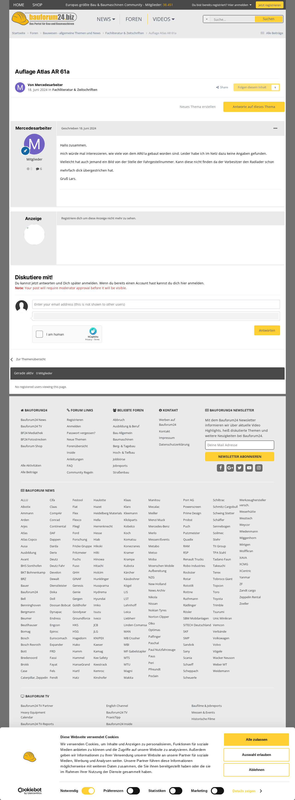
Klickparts (130, 520)
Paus (151, 656)
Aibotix (25, 507)
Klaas (127, 500)
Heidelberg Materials (108, 513)
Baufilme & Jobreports (207, 706)
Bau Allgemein (122, 433)
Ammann (27, 513)
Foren (134, 18)
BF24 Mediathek (32, 433)
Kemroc (99, 671)
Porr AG (188, 500)
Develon (55, 572)
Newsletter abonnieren (239, 456)
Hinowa (99, 559)
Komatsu (130, 539)
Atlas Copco (29, 539)
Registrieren (75, 420)
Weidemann (221, 671)
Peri (151, 663)
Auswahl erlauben (256, 755)
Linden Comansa (135, 625)
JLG (96, 631)
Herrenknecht (103, 526)
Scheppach (190, 671)
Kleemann (131, 513)
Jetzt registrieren (270, 5)
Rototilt (188, 585)
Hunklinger (101, 579)
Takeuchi (219, 566)
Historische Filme (203, 719)
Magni (128, 671)
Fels (52, 671)
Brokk (25, 664)
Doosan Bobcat (60, 605)
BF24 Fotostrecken (33, 439)
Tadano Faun (222, 559)
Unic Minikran (222, 618)
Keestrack (100, 664)
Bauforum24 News (33, 420)
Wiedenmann (248, 531)
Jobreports (120, 466)
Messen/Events (158, 539)
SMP (186, 638)
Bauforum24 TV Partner (37, 706)
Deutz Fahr (57, 566)
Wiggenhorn (247, 538)
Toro (216, 592)
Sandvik (188, 644)
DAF (52, 533)
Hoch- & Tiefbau (124, 452)
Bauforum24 (29, 592)
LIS (126, 592)
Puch (186, 526)
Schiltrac (218, 500)
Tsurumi (218, 612)
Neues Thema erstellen (198, 106)
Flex (75, 513)
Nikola (152, 597)
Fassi (53, 658)
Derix (53, 552)
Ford (76, 533)
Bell (23, 599)
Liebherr (129, 618)
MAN (127, 631)
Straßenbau (121, 472)
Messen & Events (203, 712)
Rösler (187, 612)
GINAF (77, 579)
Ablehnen (256, 770)
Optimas (154, 630)
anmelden (196, 283)
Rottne (188, 592)
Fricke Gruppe (82, 546)
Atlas (24, 533)
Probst (187, 520)
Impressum (167, 438)
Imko (97, 605)
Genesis (78, 585)
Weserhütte (247, 511)
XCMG (243, 564)
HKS (75, 625)
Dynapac (56, 612)
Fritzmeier (79, 552)
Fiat (75, 507)
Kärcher (129, 572)
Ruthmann (190, 599)
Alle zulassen (256, 739)
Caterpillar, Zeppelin (34, 677)
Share (223, 87)
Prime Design (192, 513)
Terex (217, 572)
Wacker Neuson (224, 658)
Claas (53, 507)
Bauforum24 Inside (119, 724)
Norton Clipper (158, 617)
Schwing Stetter (223, 513)
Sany (186, 651)
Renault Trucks (193, 559)
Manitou (154, 500)
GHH (76, 572)
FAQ (70, 466)
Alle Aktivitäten (31, 465)
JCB (96, 625)
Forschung (80, 539)
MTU (127, 664)
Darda (54, 546)
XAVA (243, 558)
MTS (127, 658)
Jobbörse (119, 459)
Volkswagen (221, 638)
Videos (162, 18)
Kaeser (98, 644)
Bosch (25, 638)
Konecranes (132, 546)
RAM (186, 546)
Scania (187, 658)
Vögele (217, 651)
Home (18, 4)
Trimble (218, 605)
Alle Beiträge (29, 472)
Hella (97, 520)
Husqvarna (101, 585)
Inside (71, 452)
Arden (25, 520)
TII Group (219, 546)
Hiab (97, 539)
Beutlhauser (29, 625)
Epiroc (54, 631)
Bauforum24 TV (31, 426)
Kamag (98, 651)
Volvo (217, 644)
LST (126, 599)
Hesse (98, 533)
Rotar (187, 579)
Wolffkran (246, 551)
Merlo (152, 533)
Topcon (218, 585)
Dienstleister (58, 585)
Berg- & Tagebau (124, 446)
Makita (128, 677)
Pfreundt (154, 669)
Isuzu (97, 612)
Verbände (219, 631)
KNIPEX (99, 638)
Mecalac (153, 507)
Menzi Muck (156, 520)
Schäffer (218, 520)
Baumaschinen (123, 439)
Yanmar (244, 577)
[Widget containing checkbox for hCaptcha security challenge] (67, 334)
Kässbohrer (131, 579)
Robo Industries (194, 566)
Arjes (24, 526)
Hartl (76, 671)
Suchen (268, 19)
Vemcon (218, 625)
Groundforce (81, 618)
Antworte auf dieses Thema (254, 106)
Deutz (54, 559)
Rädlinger (189, 605)
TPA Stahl (219, 552)
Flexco (77, 520)
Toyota (218, 599)
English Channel (117, 706)
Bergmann (28, 612)
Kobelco (129, 526)
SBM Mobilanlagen (196, 618)
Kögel (127, 585)
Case (24, 671)
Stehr (216, 539)
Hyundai (99, 599)
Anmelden (74, 426)
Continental (58, 526)
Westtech (245, 518)
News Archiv (156, 590)
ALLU (24, 500)
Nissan (153, 603)
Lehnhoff (130, 605)
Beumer (26, 618)
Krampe (129, 559)
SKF (185, 631)
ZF (241, 584)
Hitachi (98, 566)
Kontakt (164, 431)
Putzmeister (191, 533)
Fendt (54, 677)
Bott (24, 651)
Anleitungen (75, 459)
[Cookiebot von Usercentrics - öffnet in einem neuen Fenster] (30, 791)
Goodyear (79, 612)
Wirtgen (244, 544)
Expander (56, 644)
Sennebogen (221, 526)
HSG (76, 631)
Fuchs (77, 559)
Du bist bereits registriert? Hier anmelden (221, 5)
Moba (152, 559)
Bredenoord (29, 658)
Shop (37, 4)
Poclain (153, 676)
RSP (186, 552)
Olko (151, 623)
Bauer (25, 585)
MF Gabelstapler (135, 651)
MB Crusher (132, 638)
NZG (151, 577)
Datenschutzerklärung (174, 444)
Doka (53, 592)
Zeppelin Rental (250, 597)
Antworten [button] (267, 330)
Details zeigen (244, 791)
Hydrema (100, 592)
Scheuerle (190, 677)
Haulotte (100, 500)
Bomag (25, 631)
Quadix (188, 539)
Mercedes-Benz (158, 526)
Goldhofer (79, 605)
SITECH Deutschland (197, 625)
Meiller (153, 513)
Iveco (97, 618)
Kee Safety (101, 658)
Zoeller (244, 603)
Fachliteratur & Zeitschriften (74, 89)
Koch (127, 533)
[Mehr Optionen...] (275, 128)
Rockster (189, 572)
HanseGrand (81, 664)
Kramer (129, 552)
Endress (55, 618)
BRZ (23, 579)
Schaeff (188, 664)
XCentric (245, 571)
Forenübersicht (77, 446)
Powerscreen (192, 507)
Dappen (55, 539)
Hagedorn (79, 638)
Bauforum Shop (31, 446)
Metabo (153, 546)
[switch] (133, 790)
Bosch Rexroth (31, 644)
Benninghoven (31, 605)
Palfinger (154, 636)
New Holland (157, 584)
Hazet (98, 507)
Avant (25, 559)
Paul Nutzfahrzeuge (161, 650)
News (104, 18)
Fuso (76, 566)
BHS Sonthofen (31, 566)
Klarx (127, 507)
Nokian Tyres (157, 610)
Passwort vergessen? (81, 433)
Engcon (55, 625)
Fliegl (76, 526)
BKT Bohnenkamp (33, 572)
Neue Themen (76, 439)
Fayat (53, 664)
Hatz (76, 677)
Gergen (78, 599)
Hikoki (98, 546)
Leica (127, 612)
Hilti (96, 552)
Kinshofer (100, 677)
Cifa (52, 500)
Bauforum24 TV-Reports (37, 724)
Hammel (78, 658)
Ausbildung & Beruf (126, 426)
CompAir (56, 513)
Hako (76, 644)
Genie (76, 592)
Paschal (153, 643)
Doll (52, 599)
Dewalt (54, 579)
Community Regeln (80, 472)
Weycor (244, 525)
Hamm (77, 651)
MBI (126, 644)
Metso (152, 552)
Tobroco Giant (223, 579)
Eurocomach (58, 638)
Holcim (98, 572)
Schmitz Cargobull (225, 507)
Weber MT (220, 664)
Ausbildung (28, 552)
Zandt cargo (247, 590)
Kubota (129, 566)
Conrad (55, 520)
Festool (78, 500)
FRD (52, 651)
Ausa (24, 546)
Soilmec (218, 533)
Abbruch (119, 420)
